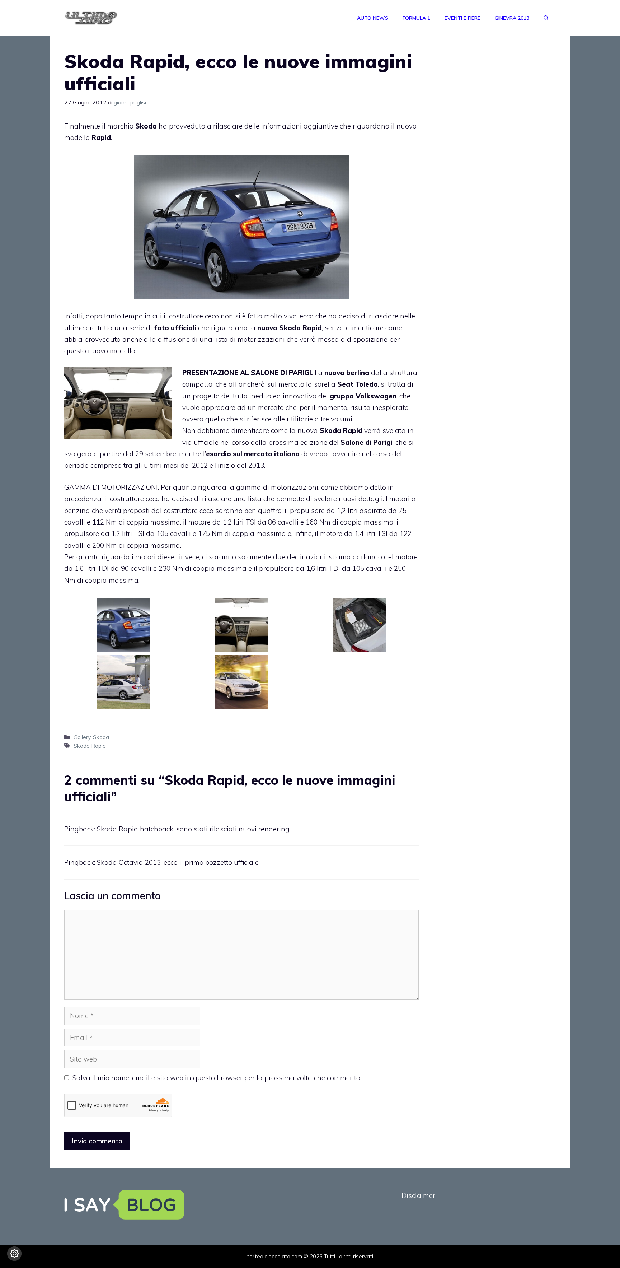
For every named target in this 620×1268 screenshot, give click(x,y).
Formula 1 (416, 18)
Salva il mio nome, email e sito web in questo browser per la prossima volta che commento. (216, 1077)
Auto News (372, 18)
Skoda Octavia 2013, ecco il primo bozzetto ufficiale (178, 862)
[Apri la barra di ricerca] (546, 18)
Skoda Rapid (90, 745)
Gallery (82, 737)
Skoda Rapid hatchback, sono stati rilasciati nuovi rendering (193, 829)
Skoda (101, 737)
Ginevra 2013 (512, 18)
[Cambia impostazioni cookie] (14, 1253)
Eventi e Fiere (462, 18)
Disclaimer (418, 1195)
